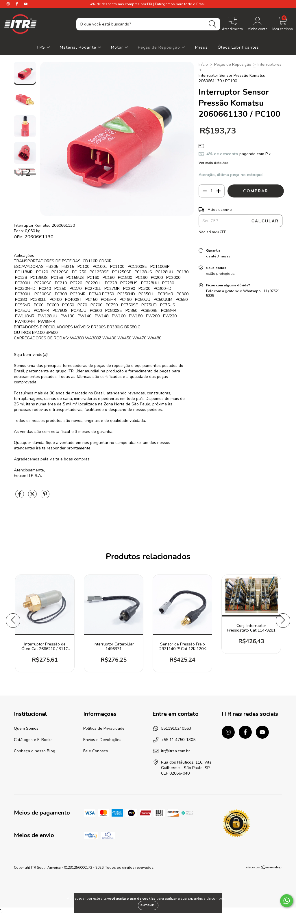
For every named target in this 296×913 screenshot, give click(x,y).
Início (203, 64)
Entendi (148, 905)
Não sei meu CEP (212, 232)
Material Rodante (79, 47)
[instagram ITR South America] (8, 4)
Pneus (201, 47)
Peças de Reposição (160, 47)
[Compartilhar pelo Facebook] (20, 496)
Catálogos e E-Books (33, 739)
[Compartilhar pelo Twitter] (33, 496)
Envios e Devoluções (102, 739)
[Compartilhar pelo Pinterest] (45, 496)
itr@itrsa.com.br (175, 751)
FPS (42, 47)
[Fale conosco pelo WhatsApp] (286, 900)
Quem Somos (26, 728)
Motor (118, 47)
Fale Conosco (95, 751)
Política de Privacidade (104, 728)
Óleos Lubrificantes (238, 47)
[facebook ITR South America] (17, 4)
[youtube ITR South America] (25, 4)
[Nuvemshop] (264, 868)
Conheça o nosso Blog (34, 751)
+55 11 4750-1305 (178, 739)
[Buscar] (212, 24)
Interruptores (270, 64)
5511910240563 (176, 728)
